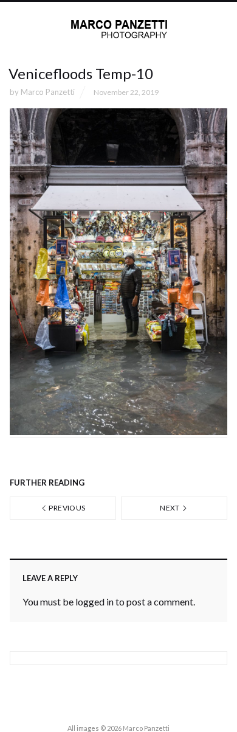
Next (170, 507)
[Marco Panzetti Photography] (118, 29)
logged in (94, 601)
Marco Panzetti (48, 92)
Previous (66, 507)
